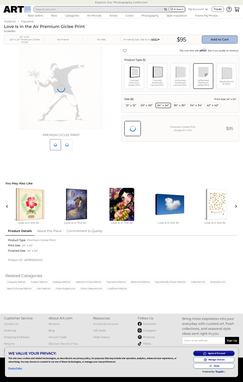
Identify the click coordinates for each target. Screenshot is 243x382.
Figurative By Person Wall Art (170, 282)
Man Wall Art (43, 288)
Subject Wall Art (39, 282)
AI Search (178, 9)
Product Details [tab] (20, 231)
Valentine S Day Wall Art (88, 282)
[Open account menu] (206, 9)
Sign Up (232, 340)
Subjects (10, 21)
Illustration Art (217, 282)
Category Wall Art (16, 282)
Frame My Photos (206, 15)
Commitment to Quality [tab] (84, 231)
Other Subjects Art (65, 288)
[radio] (131, 105)
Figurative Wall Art (116, 282)
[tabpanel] (180, 118)
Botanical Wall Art (140, 282)
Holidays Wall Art (62, 282)
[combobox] (98, 9)
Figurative (27, 21)
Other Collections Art (91, 288)
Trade (218, 9)
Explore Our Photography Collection (121, 2)
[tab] (134, 76)
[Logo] (17, 9)
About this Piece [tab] (49, 231)
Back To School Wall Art (19, 288)
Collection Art (198, 282)
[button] (121, 2)
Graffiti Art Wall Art (117, 288)
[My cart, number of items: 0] (237, 9)
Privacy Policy (15, 368)
